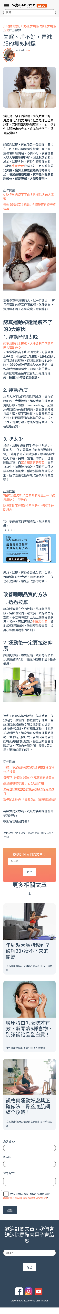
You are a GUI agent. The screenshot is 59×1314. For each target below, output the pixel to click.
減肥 (6, 30)
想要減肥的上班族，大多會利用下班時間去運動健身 (28, 346)
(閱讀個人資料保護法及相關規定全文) (25, 1198)
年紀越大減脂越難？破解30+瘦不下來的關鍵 (28, 951)
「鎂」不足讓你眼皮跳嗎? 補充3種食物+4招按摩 (28, 769)
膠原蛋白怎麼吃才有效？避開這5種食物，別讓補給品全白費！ (29, 1028)
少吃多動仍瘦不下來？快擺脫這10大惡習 (28, 197)
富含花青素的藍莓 (33, 462)
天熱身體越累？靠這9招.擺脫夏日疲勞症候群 (29, 207)
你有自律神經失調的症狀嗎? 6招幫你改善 (28, 791)
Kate (28, 50)
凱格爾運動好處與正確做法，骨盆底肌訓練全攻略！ (28, 1106)
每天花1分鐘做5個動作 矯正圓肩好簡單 (28, 777)
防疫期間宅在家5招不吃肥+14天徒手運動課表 (28, 508)
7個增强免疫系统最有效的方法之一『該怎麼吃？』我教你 (29, 497)
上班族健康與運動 (29, 26)
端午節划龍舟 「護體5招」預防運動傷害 (29, 799)
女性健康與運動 (11, 26)
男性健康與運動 (48, 26)
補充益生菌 (40, 621)
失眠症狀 (18, 166)
